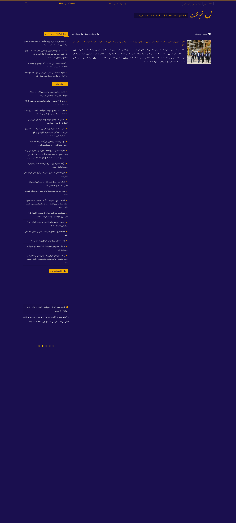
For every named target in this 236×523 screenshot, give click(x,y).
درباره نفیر (187, 4)
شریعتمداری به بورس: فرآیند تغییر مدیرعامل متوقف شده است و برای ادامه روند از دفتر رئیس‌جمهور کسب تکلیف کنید (46, 204)
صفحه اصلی (208, 4)
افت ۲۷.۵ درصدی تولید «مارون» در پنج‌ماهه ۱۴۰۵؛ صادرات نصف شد (46, 103)
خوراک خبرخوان (90, 34)
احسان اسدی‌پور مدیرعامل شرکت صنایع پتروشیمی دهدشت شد (47, 248)
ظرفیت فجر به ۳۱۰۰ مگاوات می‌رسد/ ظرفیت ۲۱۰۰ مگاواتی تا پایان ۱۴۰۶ (47, 224)
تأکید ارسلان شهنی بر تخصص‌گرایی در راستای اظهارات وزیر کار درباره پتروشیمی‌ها (48, 93)
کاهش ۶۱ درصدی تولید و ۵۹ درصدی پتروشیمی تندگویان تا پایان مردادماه (48, 65)
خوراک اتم (76, 34)
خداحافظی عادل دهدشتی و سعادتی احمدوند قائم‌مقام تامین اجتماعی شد (48, 183)
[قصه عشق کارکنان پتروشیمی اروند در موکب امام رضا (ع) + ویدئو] (46, 290)
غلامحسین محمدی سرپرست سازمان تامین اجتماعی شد (46, 233)
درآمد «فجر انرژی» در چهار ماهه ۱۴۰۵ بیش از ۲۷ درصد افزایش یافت (47, 165)
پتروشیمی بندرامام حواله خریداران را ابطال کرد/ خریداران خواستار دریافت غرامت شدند (48, 215)
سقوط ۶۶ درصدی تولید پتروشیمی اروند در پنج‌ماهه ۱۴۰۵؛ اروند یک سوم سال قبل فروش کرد (46, 74)
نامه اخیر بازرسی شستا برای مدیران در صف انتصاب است (46, 193)
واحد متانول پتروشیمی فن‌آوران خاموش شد (48, 240)
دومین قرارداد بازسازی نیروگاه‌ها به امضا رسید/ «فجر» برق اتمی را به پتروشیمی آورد (46, 43)
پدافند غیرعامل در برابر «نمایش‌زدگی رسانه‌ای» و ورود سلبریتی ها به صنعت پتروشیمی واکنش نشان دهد (47, 259)
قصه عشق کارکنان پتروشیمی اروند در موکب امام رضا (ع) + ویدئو (47, 309)
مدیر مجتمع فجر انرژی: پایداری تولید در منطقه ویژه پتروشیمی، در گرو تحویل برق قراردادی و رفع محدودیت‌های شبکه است (46, 54)
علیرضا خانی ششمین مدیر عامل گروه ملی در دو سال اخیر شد (46, 174)
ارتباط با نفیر (197, 4)
